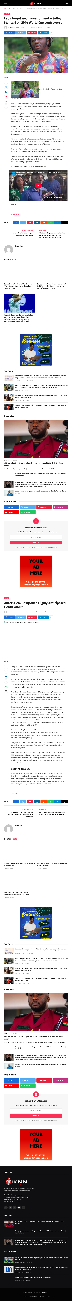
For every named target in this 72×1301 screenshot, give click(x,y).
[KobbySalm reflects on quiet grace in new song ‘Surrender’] (52, 851)
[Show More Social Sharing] (51, 32)
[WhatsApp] (6, 101)
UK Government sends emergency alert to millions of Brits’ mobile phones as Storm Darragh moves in (41, 1268)
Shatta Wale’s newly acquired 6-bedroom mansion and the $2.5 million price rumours (20, 815)
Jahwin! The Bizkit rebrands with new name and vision (33, 1277)
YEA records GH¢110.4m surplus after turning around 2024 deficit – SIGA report (33, 464)
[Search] (67, 3)
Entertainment (33, 1296)
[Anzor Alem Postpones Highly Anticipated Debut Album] (36, 639)
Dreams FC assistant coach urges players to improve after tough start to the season (41, 1259)
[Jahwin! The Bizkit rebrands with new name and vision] (9, 1279)
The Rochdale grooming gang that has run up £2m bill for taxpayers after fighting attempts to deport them (52, 235)
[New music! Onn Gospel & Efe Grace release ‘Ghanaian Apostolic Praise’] (19, 880)
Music (6, 598)
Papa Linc (12, 27)
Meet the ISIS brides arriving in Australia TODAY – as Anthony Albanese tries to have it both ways (40, 406)
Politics (42, 1296)
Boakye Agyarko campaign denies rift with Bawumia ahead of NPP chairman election (40, 492)
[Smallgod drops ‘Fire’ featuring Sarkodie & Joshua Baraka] (19, 851)
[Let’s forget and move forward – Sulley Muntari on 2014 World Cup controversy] (36, 55)
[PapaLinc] (36, 3)
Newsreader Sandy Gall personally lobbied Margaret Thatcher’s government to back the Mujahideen (41, 396)
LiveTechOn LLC (44, 1292)
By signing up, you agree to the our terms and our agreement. (37, 547)
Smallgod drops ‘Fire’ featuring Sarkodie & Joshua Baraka (19, 864)
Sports (7, 13)
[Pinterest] (6, 97)
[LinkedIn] (6, 92)
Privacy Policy (47, 547)
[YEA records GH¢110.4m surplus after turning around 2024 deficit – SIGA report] (36, 439)
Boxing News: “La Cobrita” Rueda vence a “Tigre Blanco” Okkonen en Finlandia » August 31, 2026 (18, 286)
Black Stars (49, 149)
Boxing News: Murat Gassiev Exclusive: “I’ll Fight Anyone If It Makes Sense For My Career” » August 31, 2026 (52, 286)
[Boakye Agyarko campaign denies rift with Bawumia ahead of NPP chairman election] (9, 493)
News (5, 460)
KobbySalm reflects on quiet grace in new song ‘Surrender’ (52, 864)
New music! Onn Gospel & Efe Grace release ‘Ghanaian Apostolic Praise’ (16, 893)
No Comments (31, 27)
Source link (15, 214)
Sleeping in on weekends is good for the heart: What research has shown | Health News (40, 474)
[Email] (6, 106)
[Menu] (5, 3)
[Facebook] (6, 82)
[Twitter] (6, 87)
